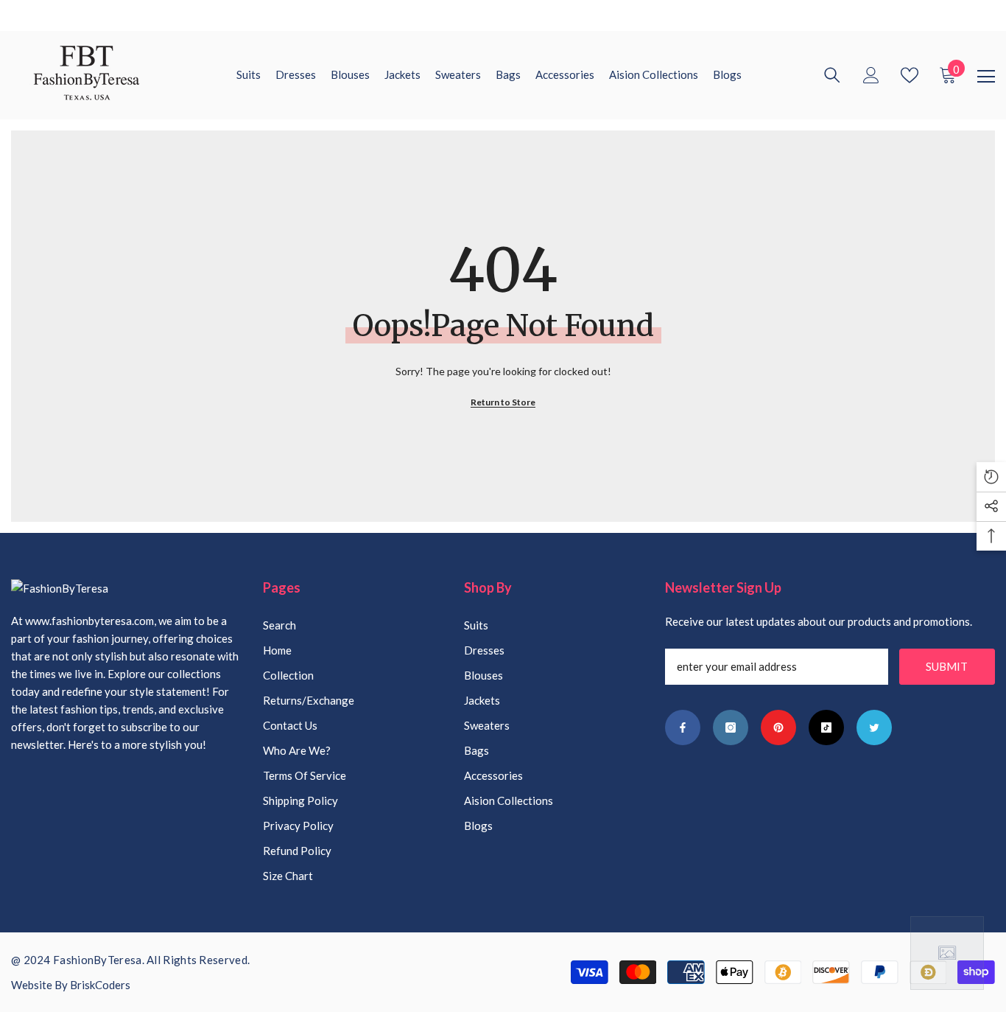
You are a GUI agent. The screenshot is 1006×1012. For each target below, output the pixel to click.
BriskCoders (100, 984)
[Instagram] (730, 727)
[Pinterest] (778, 727)
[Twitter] (874, 727)
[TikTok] (826, 727)
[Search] (832, 75)
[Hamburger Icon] (986, 77)
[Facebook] (682, 727)
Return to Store (503, 402)
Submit (947, 666)
